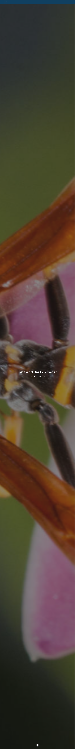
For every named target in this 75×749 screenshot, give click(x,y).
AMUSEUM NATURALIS (12, 1)
